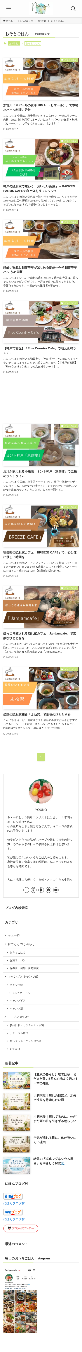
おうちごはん (18, 952)
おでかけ (14, 43)
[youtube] (56, 890)
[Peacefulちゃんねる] (41, 8)
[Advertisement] (41, 399)
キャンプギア (18, 1000)
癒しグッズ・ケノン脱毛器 (25, 1040)
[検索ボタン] (73, 8)
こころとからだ (18, 1017)
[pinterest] (48, 890)
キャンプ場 (16, 1008)
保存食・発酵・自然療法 (24, 968)
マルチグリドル (21, 992)
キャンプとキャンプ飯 (23, 976)
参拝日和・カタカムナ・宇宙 (27, 1025)
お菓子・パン (18, 960)
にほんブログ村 (14, 1203)
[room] (41, 890)
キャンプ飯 (16, 985)
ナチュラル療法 (19, 1033)
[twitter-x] (26, 890)
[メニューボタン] (8, 8)
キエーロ (14, 935)
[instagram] (34, 890)
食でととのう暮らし (21, 944)
